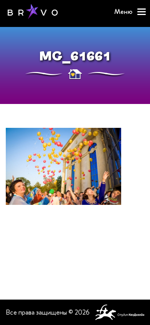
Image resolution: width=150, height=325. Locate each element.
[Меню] (141, 12)
